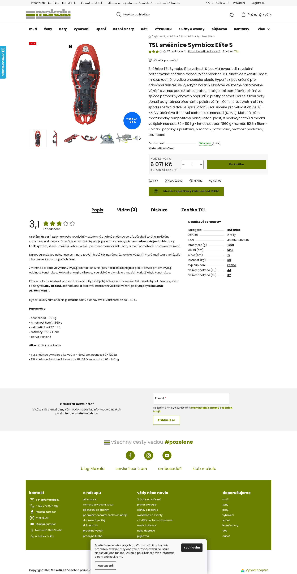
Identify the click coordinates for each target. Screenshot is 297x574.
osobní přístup (146, 525)
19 (228, 255)
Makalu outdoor (46, 512)
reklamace (113, 3)
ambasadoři (170, 468)
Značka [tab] (193, 210)
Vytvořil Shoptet (257, 570)
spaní (226, 520)
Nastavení (105, 566)
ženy (225, 504)
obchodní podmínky (96, 510)
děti (224, 530)
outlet (226, 536)
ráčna (231, 265)
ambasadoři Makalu (168, 3)
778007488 (38, 3)
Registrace (258, 3)
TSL (236, 51)
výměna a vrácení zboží (137, 3)
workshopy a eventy (149, 515)
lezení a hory (230, 525)
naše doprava (146, 530)
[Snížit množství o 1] (183, 164)
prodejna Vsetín (93, 530)
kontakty (53, 3)
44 (229, 270)
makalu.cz (42, 518)
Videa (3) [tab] (127, 210)
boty (225, 510)
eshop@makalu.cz (47, 500)
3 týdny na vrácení (149, 499)
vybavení (228, 515)
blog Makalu (93, 468)
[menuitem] (33, 29)
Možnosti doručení (161, 148)
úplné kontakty (44, 536)
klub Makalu (69, 3)
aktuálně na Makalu (91, 3)
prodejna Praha (92, 536)
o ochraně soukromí (108, 557)
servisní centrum (131, 468)
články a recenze (147, 510)
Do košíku (236, 164)
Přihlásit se (166, 420)
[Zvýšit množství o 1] (200, 164)
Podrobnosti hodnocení (204, 51)
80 (229, 260)
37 (229, 275)
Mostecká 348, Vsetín (48, 530)
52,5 (230, 250)
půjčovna (143, 536)
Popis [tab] (97, 210)
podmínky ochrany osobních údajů (105, 515)
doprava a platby (94, 520)
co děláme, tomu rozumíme (155, 520)
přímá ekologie (146, 504)
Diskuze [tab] (159, 210)
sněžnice (233, 230)
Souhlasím (192, 548)
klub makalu (204, 468)
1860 (230, 245)
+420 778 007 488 (47, 506)
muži (225, 499)
